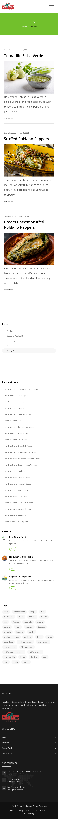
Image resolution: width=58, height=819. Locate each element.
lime (5, 622)
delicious (34, 657)
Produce (5, 742)
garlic (15, 662)
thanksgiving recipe (11, 637)
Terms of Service (40, 810)
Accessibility (29, 813)
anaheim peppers (25, 642)
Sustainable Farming (14, 346)
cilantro (44, 617)
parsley (31, 632)
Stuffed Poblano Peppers (26, 138)
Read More (8, 118)
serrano (7, 627)
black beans (8, 617)
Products (10, 331)
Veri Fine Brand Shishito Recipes (18, 477)
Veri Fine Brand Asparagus (15, 402)
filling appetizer (27, 647)
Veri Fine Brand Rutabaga (15, 471)
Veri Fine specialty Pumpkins (16, 522)
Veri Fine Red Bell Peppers (15, 515)
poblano (32, 617)
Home (24, 26)
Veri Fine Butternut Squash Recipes (19, 509)
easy (45, 657)
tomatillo (7, 632)
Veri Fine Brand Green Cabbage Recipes (21, 452)
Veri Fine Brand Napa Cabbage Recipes (21, 465)
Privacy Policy (23, 810)
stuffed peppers (35, 652)
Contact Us (7, 753)
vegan (21, 617)
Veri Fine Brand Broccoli (14, 408)
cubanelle (28, 622)
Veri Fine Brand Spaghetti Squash (18, 484)
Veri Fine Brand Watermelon (16, 490)
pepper (40, 622)
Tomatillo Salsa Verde (23, 55)
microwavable (9, 657)
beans (22, 657)
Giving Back (11, 351)
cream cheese (43, 642)
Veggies (16, 622)
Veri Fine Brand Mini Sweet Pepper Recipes (22, 458)
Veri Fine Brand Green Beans (16, 440)
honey (49, 637)
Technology (11, 341)
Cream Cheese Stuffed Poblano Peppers (24, 224)
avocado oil (8, 642)
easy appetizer (9, 647)
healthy (26, 662)
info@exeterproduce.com (17, 787)
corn (42, 612)
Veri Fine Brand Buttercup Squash (18, 414)
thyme (39, 637)
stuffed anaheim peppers (13, 652)
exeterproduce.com (15, 790)
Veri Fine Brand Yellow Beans (16, 496)
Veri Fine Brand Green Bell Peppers (19, 446)
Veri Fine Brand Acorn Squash (17, 395)
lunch (6, 612)
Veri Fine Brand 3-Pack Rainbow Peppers (21, 389)
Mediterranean (19, 612)
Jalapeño (19, 632)
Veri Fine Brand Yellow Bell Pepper (19, 503)
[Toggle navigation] (51, 6)
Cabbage (41, 627)
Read (13, 549)
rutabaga (27, 637)
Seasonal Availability (15, 336)
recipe (32, 612)
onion (18, 627)
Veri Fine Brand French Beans (17, 433)
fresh (6, 662)
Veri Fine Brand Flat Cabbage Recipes (20, 427)
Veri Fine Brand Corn (13, 420)
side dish (29, 627)
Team (4, 737)
